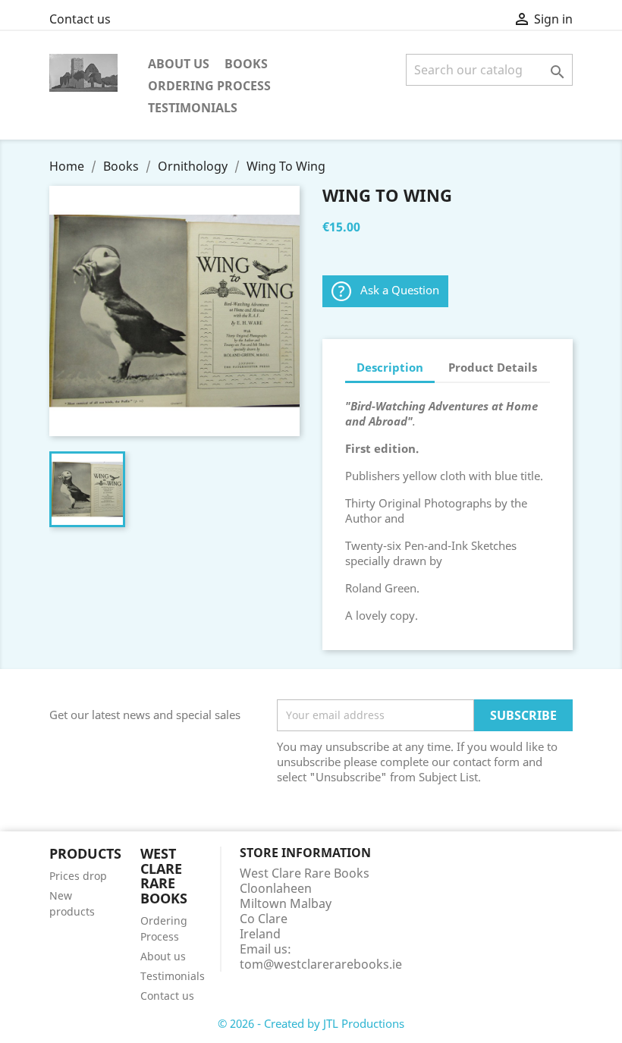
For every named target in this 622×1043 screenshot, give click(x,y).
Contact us (80, 19)
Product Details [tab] (492, 367)
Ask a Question (399, 289)
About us (178, 63)
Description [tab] (390, 367)
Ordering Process (209, 85)
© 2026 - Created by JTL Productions (311, 1023)
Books (246, 63)
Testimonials (192, 107)
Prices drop (78, 876)
